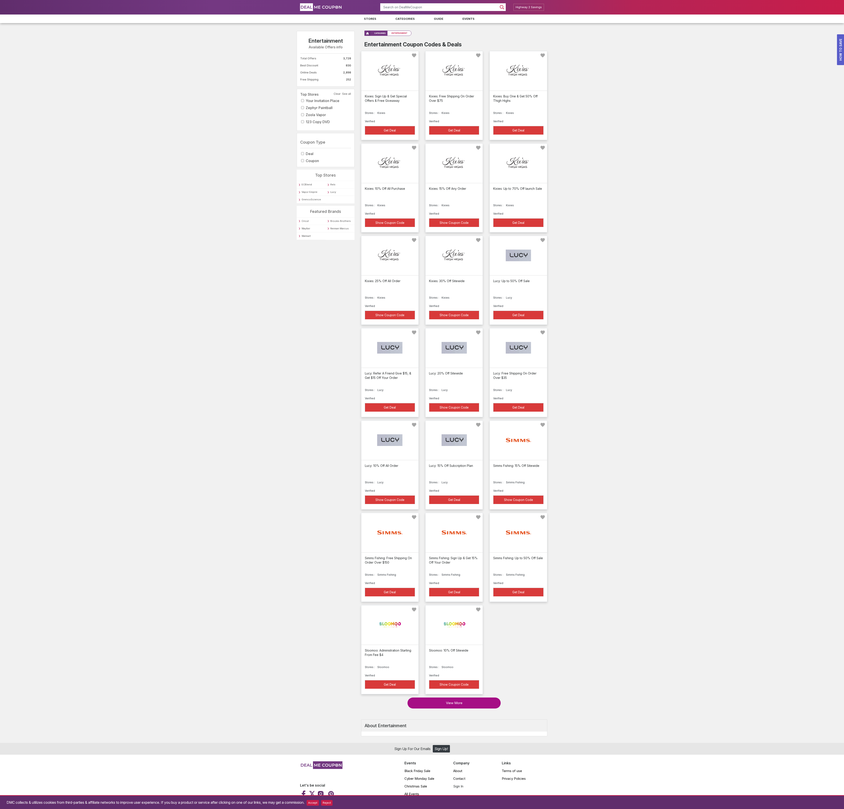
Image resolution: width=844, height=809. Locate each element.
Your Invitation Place (322, 101)
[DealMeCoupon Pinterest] (330, 793)
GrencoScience (311, 199)
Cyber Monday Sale (419, 778)
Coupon (312, 161)
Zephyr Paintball (319, 108)
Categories (405, 18)
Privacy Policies (514, 778)
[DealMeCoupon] (321, 767)
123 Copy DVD (318, 122)
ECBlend (307, 184)
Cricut (305, 221)
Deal (309, 154)
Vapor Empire (309, 192)
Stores (370, 18)
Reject (327, 802)
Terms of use (512, 771)
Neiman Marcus (339, 228)
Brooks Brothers (340, 221)
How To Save (840, 50)
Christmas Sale (415, 786)
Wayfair (306, 228)
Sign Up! (441, 749)
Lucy (333, 192)
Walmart (306, 235)
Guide (438, 18)
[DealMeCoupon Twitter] (312, 793)
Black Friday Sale (417, 771)
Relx (332, 184)
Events (468, 18)
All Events (411, 794)
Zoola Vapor (316, 115)
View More (454, 703)
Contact (459, 778)
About (457, 771)
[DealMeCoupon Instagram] (320, 793)
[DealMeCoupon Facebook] (304, 793)
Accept (312, 802)
